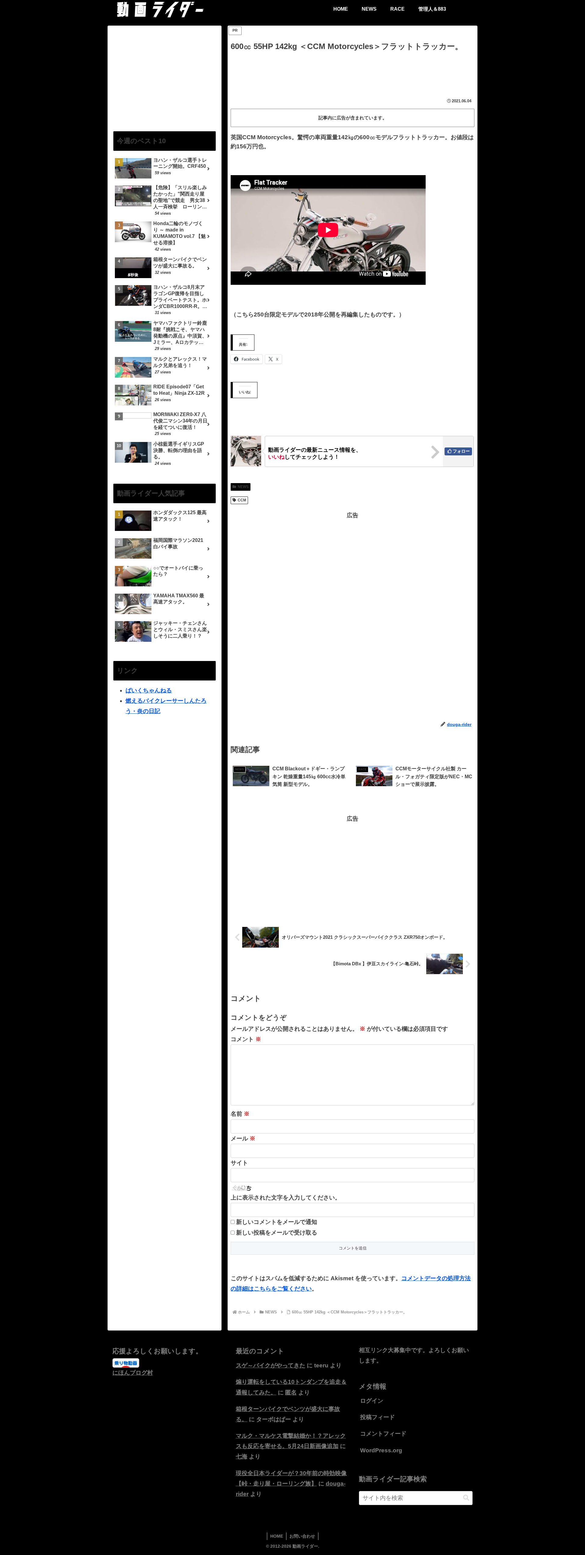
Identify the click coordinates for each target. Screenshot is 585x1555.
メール (243, 1138)
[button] (466, 1497)
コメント (246, 1039)
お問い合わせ (302, 1536)
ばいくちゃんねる (149, 690)
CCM (242, 500)
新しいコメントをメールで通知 (276, 1222)
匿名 (291, 1392)
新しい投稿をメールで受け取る (276, 1232)
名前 (240, 1114)
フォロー (461, 451)
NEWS (243, 487)
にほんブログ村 (132, 1372)
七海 (241, 1456)
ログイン (371, 1401)
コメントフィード (383, 1433)
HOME (276, 1536)
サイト (239, 1163)
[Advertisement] (352, 70)
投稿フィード (377, 1417)
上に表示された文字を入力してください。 (286, 1197)
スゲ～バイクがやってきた (270, 1365)
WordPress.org (381, 1450)
